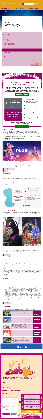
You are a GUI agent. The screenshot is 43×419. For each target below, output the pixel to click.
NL (35, 3)
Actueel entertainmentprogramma (10, 53)
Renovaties (6, 55)
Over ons (19, 3)
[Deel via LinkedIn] (26, 347)
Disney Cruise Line (19, 8)
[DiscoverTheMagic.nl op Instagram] (7, 390)
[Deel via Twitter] (20, 347)
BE (37, 3)
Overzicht (6, 47)
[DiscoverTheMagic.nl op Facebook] (3, 390)
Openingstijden (7, 52)
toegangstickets (14, 138)
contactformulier (22, 272)
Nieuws (14, 3)
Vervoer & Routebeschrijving (9, 40)
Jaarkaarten (6, 39)
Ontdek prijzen (37, 312)
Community (4, 3)
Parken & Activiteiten (8, 42)
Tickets (5, 38)
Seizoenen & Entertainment (9, 44)
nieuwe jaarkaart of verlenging (17, 139)
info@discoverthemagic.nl (6, 385)
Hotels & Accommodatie (9, 43)
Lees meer (3, 407)
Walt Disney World (33, 8)
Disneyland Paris (5, 8)
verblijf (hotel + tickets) (17, 136)
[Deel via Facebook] (17, 347)
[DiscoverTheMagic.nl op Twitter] (5, 390)
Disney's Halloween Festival (29, 213)
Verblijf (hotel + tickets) (8, 36)
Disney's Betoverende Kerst (7, 214)
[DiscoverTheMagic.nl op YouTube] (9, 390)
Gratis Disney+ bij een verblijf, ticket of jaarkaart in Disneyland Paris (28, 11)
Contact (9, 3)
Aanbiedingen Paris (12, 11)
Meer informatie (36, 314)
